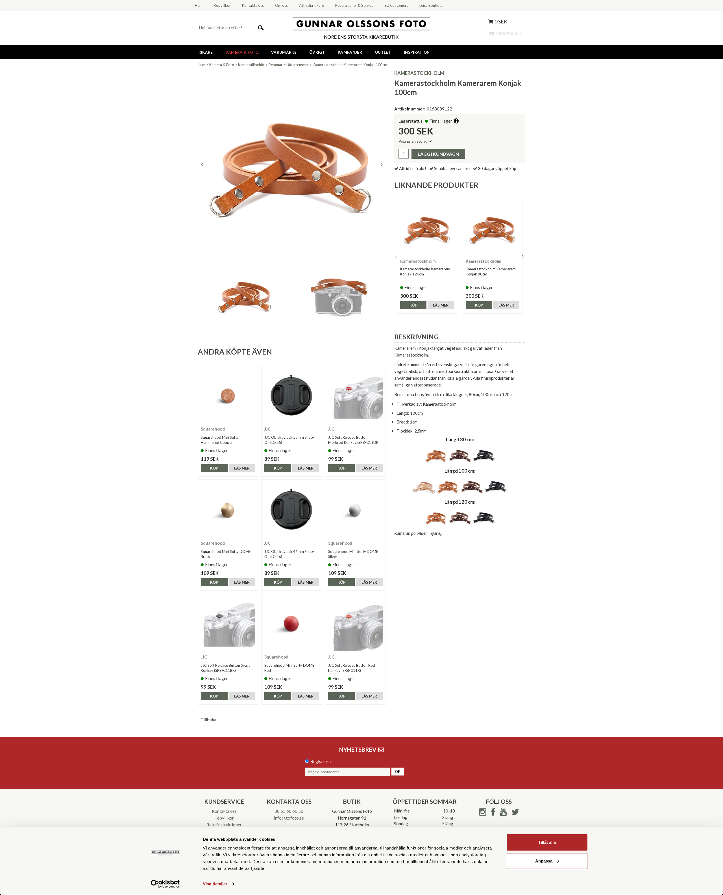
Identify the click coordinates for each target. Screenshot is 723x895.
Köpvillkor (224, 817)
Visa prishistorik (412, 141)
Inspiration (417, 52)
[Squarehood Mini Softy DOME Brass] (228, 510)
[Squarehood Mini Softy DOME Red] (291, 624)
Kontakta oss (224, 811)
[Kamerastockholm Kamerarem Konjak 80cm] (492, 229)
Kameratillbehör (251, 64)
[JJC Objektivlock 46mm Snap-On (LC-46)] (291, 510)
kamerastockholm (419, 73)
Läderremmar (297, 64)
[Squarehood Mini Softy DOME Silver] (355, 510)
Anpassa (543, 860)
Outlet (383, 52)
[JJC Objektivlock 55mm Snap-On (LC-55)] (291, 396)
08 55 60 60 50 (289, 811)
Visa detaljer (215, 883)
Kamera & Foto (242, 52)
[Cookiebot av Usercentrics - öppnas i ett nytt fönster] (165, 884)
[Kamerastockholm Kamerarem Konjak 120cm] (427, 229)
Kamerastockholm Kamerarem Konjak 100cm (350, 64)
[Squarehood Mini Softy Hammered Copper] (228, 396)
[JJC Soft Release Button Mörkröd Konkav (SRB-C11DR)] (355, 396)
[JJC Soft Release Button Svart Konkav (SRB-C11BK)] (228, 624)
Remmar (275, 64)
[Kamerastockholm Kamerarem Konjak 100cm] (292, 164)
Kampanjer (350, 52)
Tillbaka (208, 719)
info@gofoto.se (289, 817)
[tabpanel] (292, 164)
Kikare (206, 52)
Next (381, 164)
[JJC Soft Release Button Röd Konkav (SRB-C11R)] (355, 624)
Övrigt (317, 52)
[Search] (261, 27)
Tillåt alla (547, 842)
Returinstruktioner (224, 824)
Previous (202, 164)
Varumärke (284, 52)
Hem (201, 64)
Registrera (320, 761)
